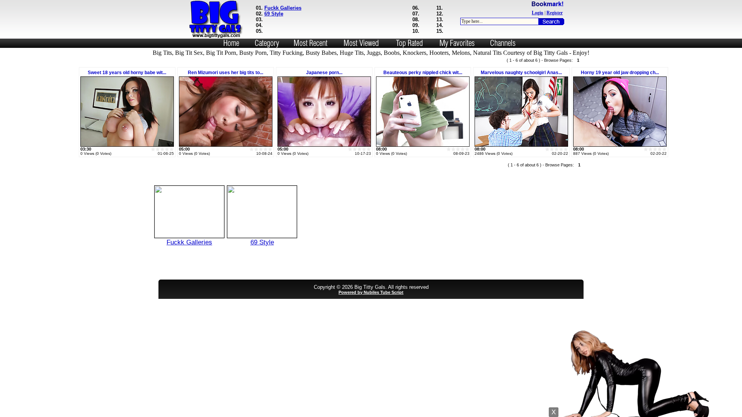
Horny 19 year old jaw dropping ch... (620, 72)
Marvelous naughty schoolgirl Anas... (521, 72)
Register (554, 12)
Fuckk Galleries (282, 8)
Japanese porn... (324, 72)
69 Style (273, 14)
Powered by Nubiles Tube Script (371, 292)
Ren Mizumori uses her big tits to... (225, 72)
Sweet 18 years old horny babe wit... (127, 72)
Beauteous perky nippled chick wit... (422, 72)
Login (537, 12)
